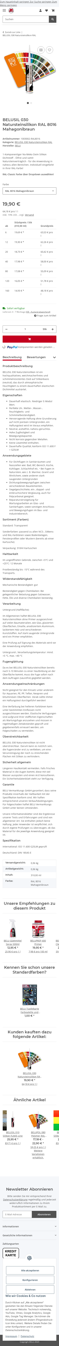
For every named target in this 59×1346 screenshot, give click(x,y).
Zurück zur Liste (12, 32)
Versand (29, 214)
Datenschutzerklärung (15, 1199)
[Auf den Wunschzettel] (49, 50)
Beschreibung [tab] (12, 357)
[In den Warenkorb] (29, 339)
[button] (40, 10)
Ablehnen (30, 1289)
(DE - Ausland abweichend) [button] (38, 312)
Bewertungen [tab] (36, 357)
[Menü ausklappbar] (4, 9)
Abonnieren (44, 1214)
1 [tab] (28, 103)
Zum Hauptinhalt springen (15, 1)
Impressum (11, 1336)
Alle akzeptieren (30, 1270)
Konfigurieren (30, 1280)
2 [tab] (31, 103)
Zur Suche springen (41, 1)
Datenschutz (27, 1336)
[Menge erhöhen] (52, 329)
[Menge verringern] (6, 329)
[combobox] (29, 190)
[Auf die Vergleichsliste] (41, 50)
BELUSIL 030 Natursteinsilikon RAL (33, 142)
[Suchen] (52, 19)
